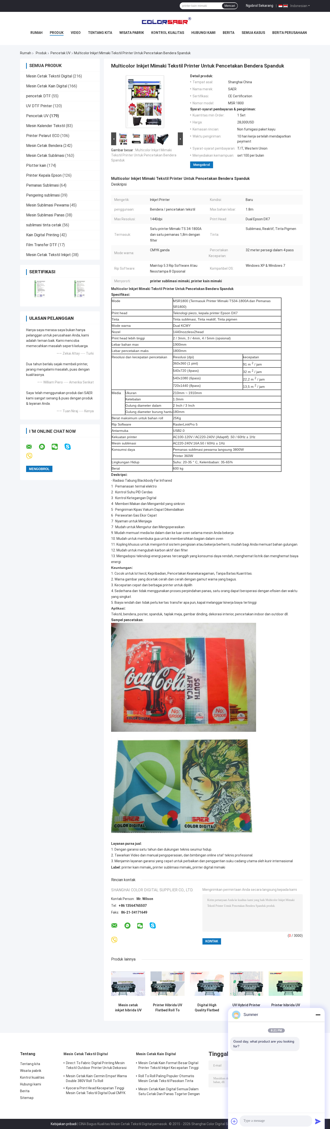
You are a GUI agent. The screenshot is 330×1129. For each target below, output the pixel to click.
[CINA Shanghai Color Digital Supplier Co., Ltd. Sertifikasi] (40, 289)
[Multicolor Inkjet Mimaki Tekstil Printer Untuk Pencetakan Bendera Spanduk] (145, 102)
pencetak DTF (38, 96)
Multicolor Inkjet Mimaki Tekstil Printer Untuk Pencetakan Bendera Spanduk (143, 155)
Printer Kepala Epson (44, 175)
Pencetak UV (60, 53)
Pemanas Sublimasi (42, 185)
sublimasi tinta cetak (43, 225)
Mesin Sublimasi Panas (45, 215)
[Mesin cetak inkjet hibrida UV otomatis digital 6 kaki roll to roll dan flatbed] (128, 984)
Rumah (36, 33)
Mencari (229, 6)
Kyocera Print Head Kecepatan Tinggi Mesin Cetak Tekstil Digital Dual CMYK (95, 1090)
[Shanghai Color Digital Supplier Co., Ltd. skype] (71, 446)
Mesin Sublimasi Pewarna (47, 205)
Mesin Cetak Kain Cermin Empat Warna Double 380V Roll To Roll (96, 1078)
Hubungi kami (203, 33)
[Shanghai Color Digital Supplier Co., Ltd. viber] (32, 456)
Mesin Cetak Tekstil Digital (49, 76)
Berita (228, 33)
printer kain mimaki (136, 867)
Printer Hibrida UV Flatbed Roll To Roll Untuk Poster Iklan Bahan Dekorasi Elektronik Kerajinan (167, 1007)
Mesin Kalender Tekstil (45, 125)
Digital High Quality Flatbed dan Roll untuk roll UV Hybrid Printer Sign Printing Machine (207, 1007)
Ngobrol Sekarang (259, 6)
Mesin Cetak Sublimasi (45, 155)
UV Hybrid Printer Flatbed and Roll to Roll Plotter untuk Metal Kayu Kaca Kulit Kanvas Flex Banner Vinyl (246, 1007)
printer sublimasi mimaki (172, 867)
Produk (57, 33)
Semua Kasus (253, 33)
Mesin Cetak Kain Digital (46, 86)
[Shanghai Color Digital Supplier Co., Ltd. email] (32, 446)
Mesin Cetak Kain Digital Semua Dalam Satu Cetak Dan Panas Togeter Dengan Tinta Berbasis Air (169, 1092)
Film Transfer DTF (41, 245)
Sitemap (27, 1098)
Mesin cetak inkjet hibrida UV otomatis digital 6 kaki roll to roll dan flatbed (128, 1007)
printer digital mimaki (209, 867)
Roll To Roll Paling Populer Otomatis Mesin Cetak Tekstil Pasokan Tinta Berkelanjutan (166, 1079)
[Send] (318, 1121)
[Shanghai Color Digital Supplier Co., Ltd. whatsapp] (45, 446)
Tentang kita (100, 33)
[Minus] (318, 1015)
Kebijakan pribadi (64, 1124)
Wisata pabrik (131, 33)
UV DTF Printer (39, 106)
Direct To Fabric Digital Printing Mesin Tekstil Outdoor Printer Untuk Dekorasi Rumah (96, 1066)
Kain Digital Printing (42, 235)
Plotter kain (36, 165)
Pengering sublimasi (43, 195)
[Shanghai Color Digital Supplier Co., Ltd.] (165, 21)
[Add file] (234, 1121)
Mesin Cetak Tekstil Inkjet (48, 254)
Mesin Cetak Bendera (44, 145)
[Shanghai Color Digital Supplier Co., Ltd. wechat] (58, 446)
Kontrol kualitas (167, 33)
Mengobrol (201, 165)
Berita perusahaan (289, 33)
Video (76, 33)
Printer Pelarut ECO (42, 135)
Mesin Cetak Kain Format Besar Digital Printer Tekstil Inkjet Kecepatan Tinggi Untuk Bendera (168, 1066)
